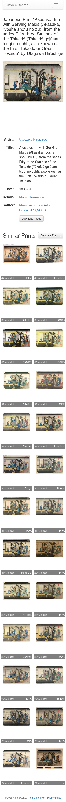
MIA (29, 741)
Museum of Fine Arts (34, 205)
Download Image (31, 218)
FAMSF (27, 362)
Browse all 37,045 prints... (35, 210)
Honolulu (59, 278)
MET (62, 404)
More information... (33, 197)
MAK (29, 530)
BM (63, 783)
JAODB (60, 320)
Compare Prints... (51, 235)
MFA (62, 530)
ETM (29, 278)
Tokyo (28, 488)
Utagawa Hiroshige (33, 139)
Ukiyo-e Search (17, 4)
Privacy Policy (54, 797)
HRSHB (60, 362)
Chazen (27, 446)
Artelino (27, 320)
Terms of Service (37, 797)
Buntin (61, 488)
